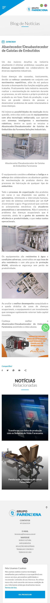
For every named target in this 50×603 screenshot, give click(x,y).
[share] (25, 370)
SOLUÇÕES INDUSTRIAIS (25, 546)
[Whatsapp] (13, 370)
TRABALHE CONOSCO (25, 549)
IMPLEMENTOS (25, 543)
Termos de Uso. (11, 588)
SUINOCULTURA (25, 540)
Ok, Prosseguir (25, 595)
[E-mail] (19, 370)
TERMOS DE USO (25, 552)
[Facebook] (2, 370)
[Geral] (45, 328)
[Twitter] (7, 370)
